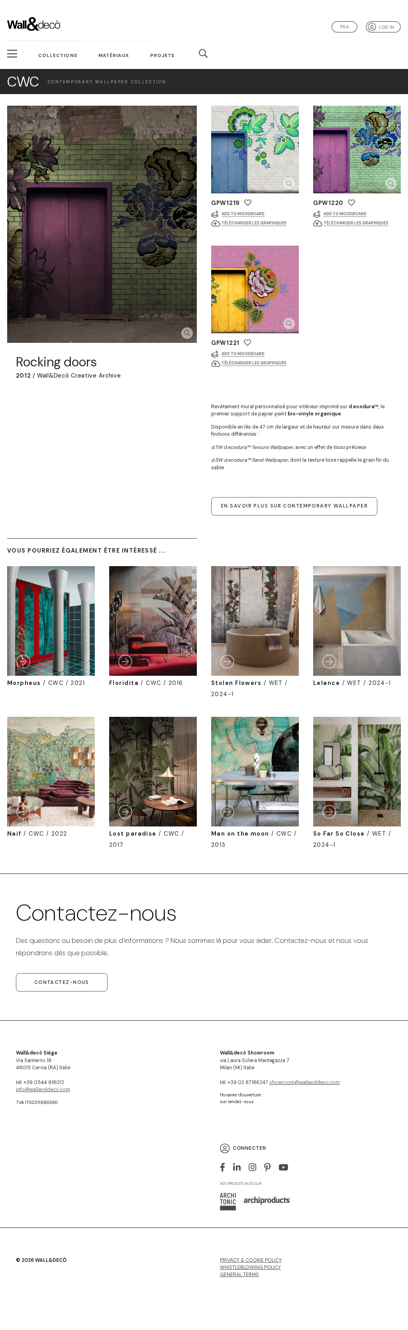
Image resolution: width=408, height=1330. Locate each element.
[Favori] (247, 202)
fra (344, 27)
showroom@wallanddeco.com (304, 1082)
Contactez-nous (61, 982)
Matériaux (113, 55)
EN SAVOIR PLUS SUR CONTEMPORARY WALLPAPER (294, 506)
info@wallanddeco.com (43, 1089)
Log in (386, 27)
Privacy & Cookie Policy (251, 1260)
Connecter (249, 1148)
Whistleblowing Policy (250, 1267)
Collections (57, 55)
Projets (162, 55)
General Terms (239, 1274)
